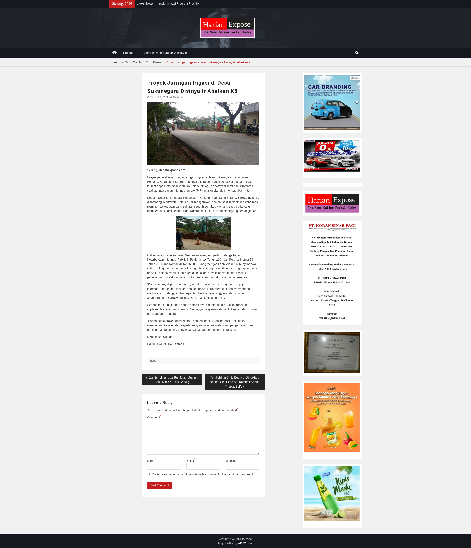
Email (190, 460)
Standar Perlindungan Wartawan (165, 53)
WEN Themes (245, 543)
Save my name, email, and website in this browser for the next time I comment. (203, 474)
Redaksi (128, 53)
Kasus (156, 361)
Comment (153, 417)
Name (151, 460)
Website (231, 460)
